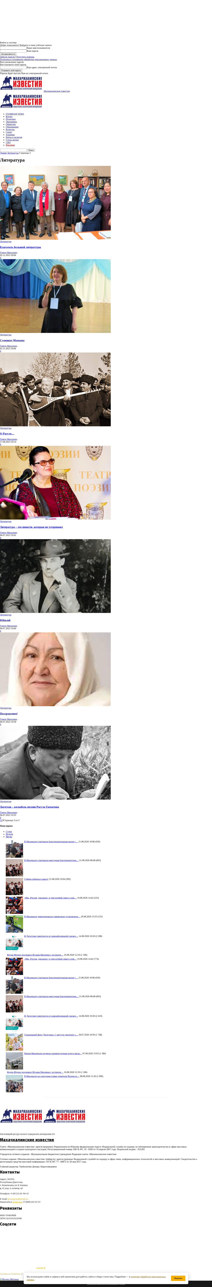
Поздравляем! (9, 713)
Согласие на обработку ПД (11, 1274)
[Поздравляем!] (55, 705)
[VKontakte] (7, 1232)
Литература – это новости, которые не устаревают (31, 526)
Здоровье (10, 134)
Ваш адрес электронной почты (42, 67)
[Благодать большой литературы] (55, 239)
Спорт (9, 132)
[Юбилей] (55, 612)
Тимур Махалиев (8, 252)
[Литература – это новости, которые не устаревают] (55, 519)
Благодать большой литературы (20, 247)
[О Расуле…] (55, 425)
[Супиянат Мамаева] (55, 332)
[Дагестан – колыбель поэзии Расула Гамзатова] (55, 799)
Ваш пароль (32, 51)
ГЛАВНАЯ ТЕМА (15, 114)
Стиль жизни (12, 140)
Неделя (9, 834)
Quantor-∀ (40, 1268)
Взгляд (9, 116)
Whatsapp (17, 1202)
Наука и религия (14, 137)
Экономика (11, 121)
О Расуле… (7, 433)
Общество (11, 124)
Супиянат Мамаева (12, 340)
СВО (8, 142)
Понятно (178, 1278)
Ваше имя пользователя (38, 48)
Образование (12, 127)
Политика (11, 119)
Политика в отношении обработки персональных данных (28, 59)
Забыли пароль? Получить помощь (17, 57)
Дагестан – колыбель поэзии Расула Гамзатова (29, 806)
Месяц (9, 836)
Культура (10, 129)
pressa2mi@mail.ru (18, 1199)
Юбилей (5, 620)
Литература (13, 153)
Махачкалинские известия (27, 1140)
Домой (3, 153)
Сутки (9, 831)
